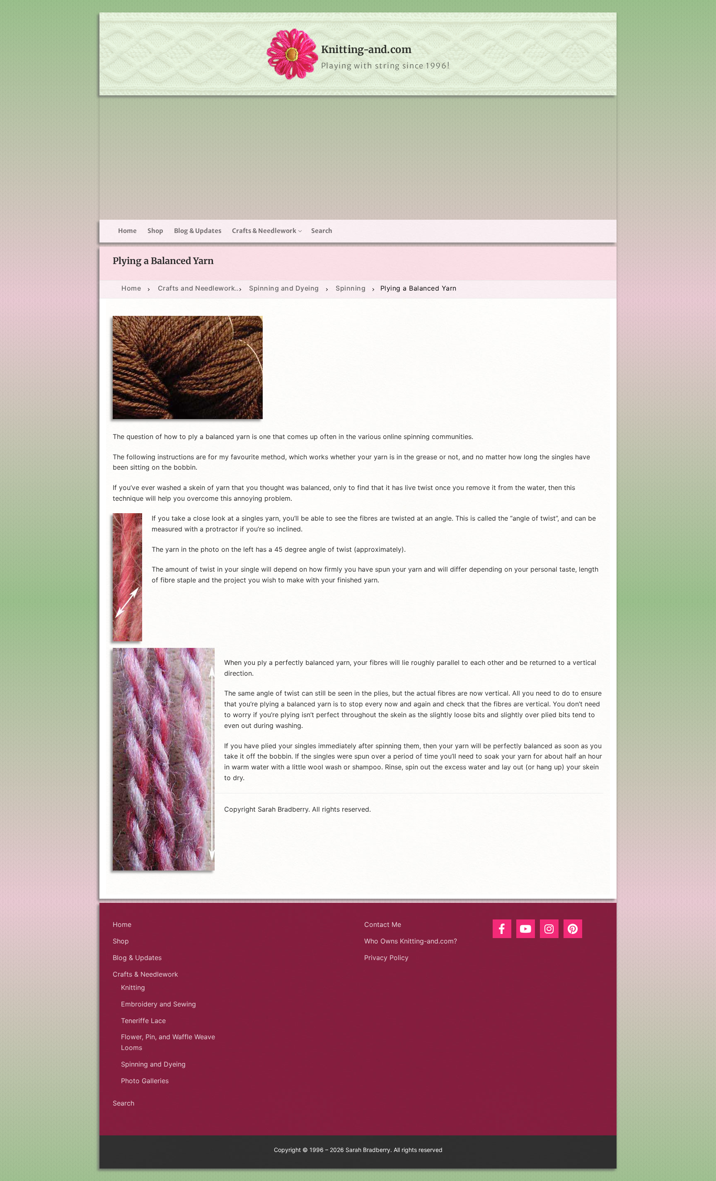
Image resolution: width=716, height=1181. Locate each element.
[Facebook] (502, 928)
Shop (121, 941)
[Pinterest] (573, 928)
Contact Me (382, 924)
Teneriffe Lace (143, 1020)
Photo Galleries (145, 1081)
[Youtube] (525, 928)
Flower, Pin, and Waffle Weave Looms (168, 1042)
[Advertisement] (358, 157)
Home (122, 924)
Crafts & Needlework (145, 974)
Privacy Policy (386, 957)
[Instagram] (549, 928)
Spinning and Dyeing (153, 1064)
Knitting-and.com (366, 49)
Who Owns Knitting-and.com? (410, 941)
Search (123, 1103)
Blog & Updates (137, 957)
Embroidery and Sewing (158, 1004)
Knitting (133, 987)
